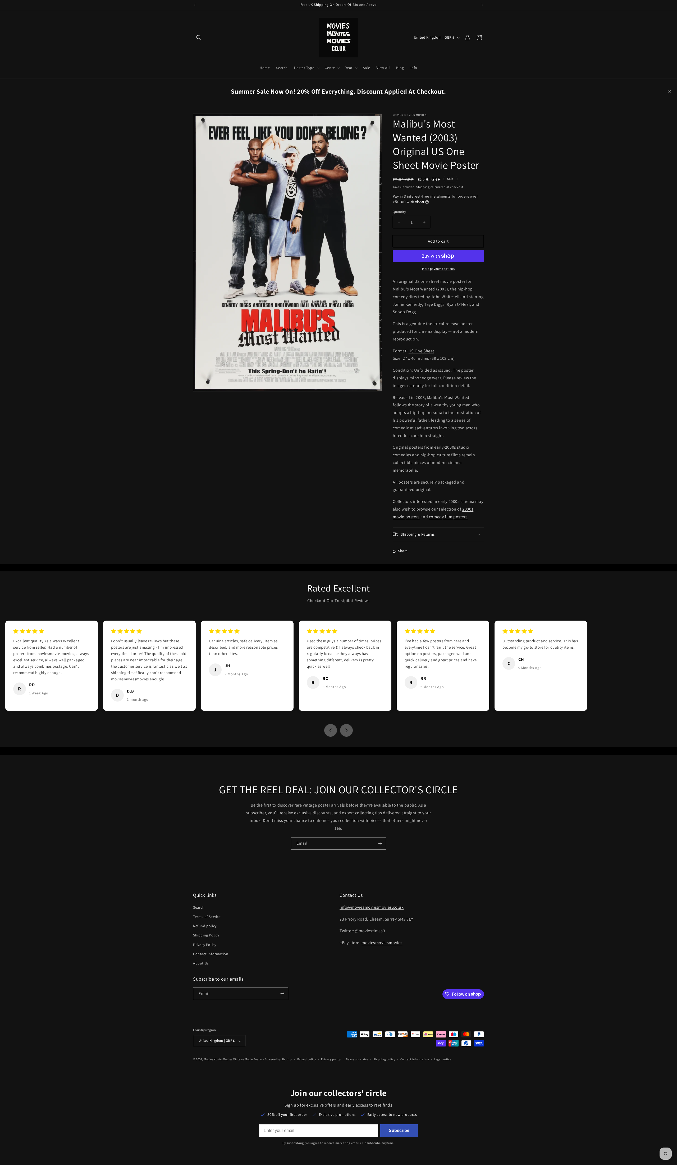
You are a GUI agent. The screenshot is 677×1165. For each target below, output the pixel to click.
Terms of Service (207, 916)
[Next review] (346, 730)
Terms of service (357, 1059)
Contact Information (210, 953)
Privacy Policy (204, 944)
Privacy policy (331, 1059)
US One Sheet (421, 351)
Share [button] (403, 550)
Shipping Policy (206, 935)
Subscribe (399, 1130)
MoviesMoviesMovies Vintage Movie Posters (234, 1059)
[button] (199, 37)
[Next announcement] (482, 5)
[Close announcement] (669, 91)
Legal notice (442, 1059)
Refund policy (205, 925)
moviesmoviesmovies (382, 942)
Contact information (414, 1059)
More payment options (438, 269)
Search (199, 907)
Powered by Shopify (278, 1059)
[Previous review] (330, 730)
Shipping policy (384, 1059)
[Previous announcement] (195, 5)
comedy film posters (448, 517)
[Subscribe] (380, 843)
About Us (201, 963)
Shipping (423, 187)
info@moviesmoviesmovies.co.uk (372, 907)
